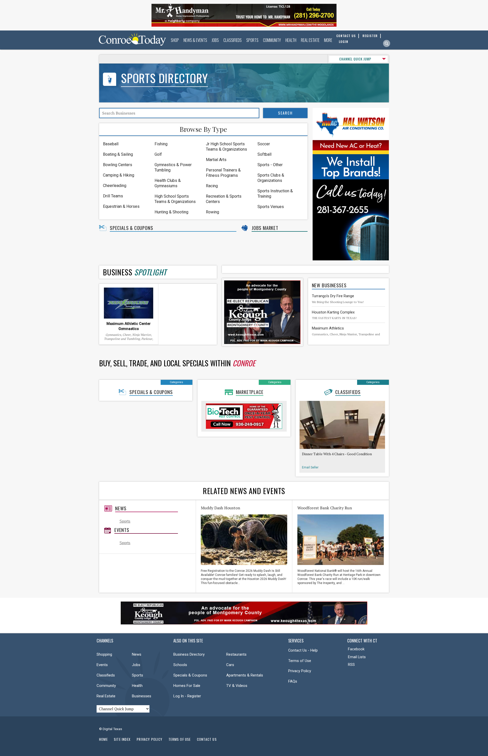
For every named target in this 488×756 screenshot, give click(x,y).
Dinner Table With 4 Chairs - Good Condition (337, 453)
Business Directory (189, 654)
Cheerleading (114, 185)
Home (103, 739)
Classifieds (232, 40)
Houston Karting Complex (333, 312)
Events (121, 530)
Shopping (104, 654)
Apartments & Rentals (244, 675)
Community (272, 40)
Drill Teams (113, 196)
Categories (176, 382)
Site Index (122, 739)
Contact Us (207, 739)
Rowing (212, 212)
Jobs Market (265, 228)
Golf (158, 154)
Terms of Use (299, 660)
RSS (351, 664)
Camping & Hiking (118, 175)
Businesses (141, 696)
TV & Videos (236, 685)
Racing (212, 185)
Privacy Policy (299, 671)
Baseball (110, 143)
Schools (180, 665)
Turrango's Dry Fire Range (333, 296)
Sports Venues (270, 206)
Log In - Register (187, 696)
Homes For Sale (186, 685)
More (328, 40)
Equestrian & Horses (121, 206)
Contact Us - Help (303, 650)
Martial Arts (216, 159)
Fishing (161, 143)
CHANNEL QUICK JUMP (355, 58)
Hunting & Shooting (171, 212)
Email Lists (357, 657)
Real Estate (310, 40)
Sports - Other (270, 164)
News (121, 508)
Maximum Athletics (328, 328)
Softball (264, 154)
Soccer (263, 143)
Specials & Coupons (131, 228)
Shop (175, 40)
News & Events (195, 40)
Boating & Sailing (118, 154)
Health (290, 40)
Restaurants (236, 654)
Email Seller (310, 467)
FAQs (292, 681)
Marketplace (250, 392)
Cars (230, 665)
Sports (252, 40)
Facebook (356, 649)
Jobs (215, 40)
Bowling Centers (117, 164)
